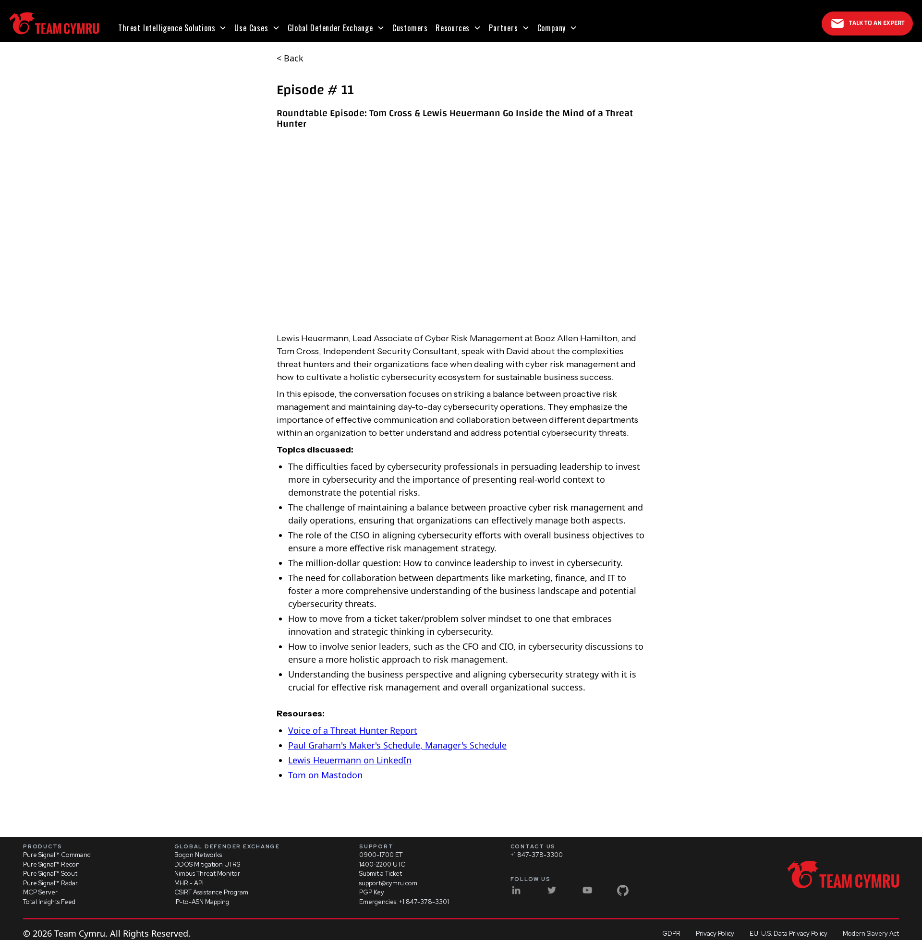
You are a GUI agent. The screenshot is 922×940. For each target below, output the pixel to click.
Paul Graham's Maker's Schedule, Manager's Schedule (397, 745)
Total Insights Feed (49, 902)
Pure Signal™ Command (57, 855)
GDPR (671, 933)
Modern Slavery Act (871, 933)
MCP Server (40, 892)
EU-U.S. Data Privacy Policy (788, 933)
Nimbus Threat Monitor (207, 873)
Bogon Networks (198, 855)
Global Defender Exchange (330, 28)
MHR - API (189, 883)
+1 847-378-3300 (536, 855)
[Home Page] (54, 23)
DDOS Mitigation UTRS (207, 864)
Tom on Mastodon (325, 775)
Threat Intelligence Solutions (166, 28)
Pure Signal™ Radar (50, 883)
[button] (172, 27)
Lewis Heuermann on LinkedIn (350, 760)
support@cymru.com (388, 883)
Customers (410, 28)
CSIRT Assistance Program (211, 892)
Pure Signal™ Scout (50, 873)
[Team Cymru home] (843, 874)
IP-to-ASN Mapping (201, 902)
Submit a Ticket (380, 873)
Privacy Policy (715, 933)
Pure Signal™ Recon (51, 864)
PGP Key (371, 892)
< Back (290, 58)
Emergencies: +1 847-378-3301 (404, 902)
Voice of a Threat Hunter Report (352, 730)
